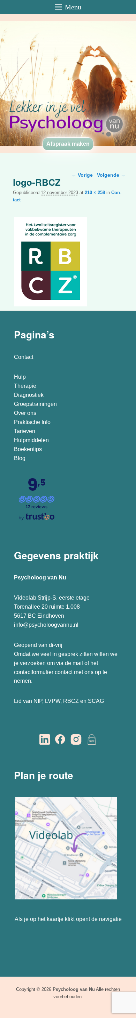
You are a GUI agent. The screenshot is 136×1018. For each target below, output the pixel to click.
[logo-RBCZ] (50, 306)
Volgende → (111, 175)
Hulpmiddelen (31, 440)
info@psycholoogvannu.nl (46, 625)
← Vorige (82, 175)
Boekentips (28, 449)
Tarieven (24, 431)
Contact (23, 357)
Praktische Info (32, 422)
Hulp (20, 377)
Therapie (25, 386)
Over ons (25, 413)
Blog (20, 458)
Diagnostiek (29, 395)
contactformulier (33, 672)
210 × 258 (95, 192)
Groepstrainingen (35, 404)
